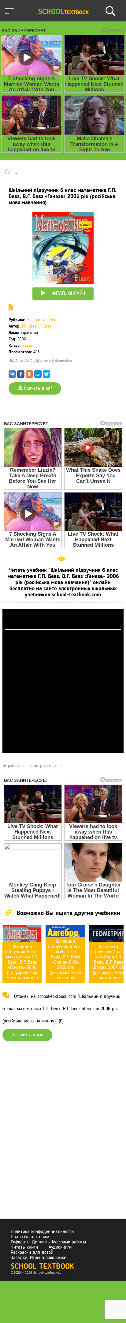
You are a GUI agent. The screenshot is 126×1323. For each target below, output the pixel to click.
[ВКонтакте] (12, 375)
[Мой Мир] (38, 375)
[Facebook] (20, 375)
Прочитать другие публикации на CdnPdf (63, 750)
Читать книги (24, 1247)
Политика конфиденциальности (42, 1231)
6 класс (85, 225)
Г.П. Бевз (29, 326)
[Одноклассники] (29, 375)
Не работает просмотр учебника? (31, 766)
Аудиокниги (60, 1247)
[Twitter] (46, 375)
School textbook (42, 1267)
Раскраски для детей (32, 1252)
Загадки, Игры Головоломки (38, 1257)
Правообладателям (30, 1237)
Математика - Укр (41, 320)
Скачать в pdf (37, 388)
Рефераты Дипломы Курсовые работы (48, 1242)
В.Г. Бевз (44, 326)
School (63, 12)
